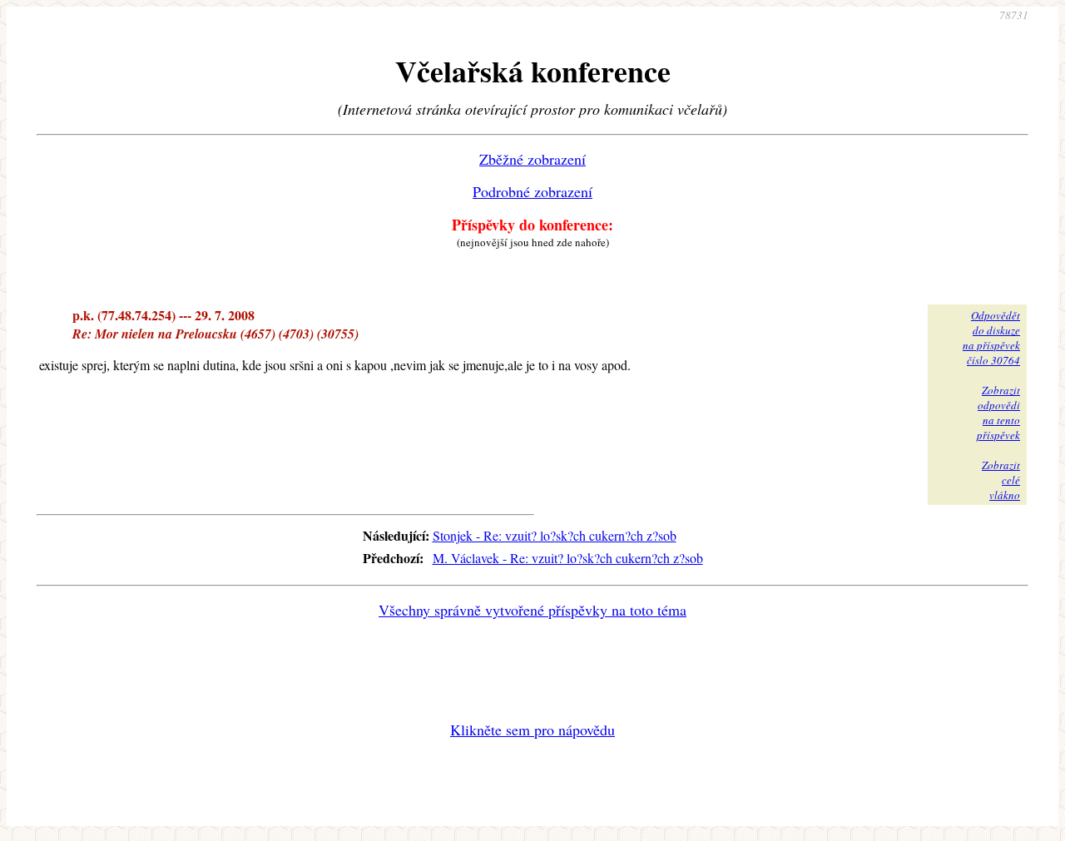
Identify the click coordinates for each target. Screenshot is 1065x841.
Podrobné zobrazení (532, 191)
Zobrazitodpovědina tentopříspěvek (998, 413)
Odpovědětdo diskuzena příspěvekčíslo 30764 (991, 338)
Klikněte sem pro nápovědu (532, 730)
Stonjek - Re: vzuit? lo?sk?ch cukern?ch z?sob (554, 535)
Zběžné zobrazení (532, 159)
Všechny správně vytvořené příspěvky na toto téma (532, 610)
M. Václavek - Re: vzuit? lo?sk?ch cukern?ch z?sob (568, 557)
